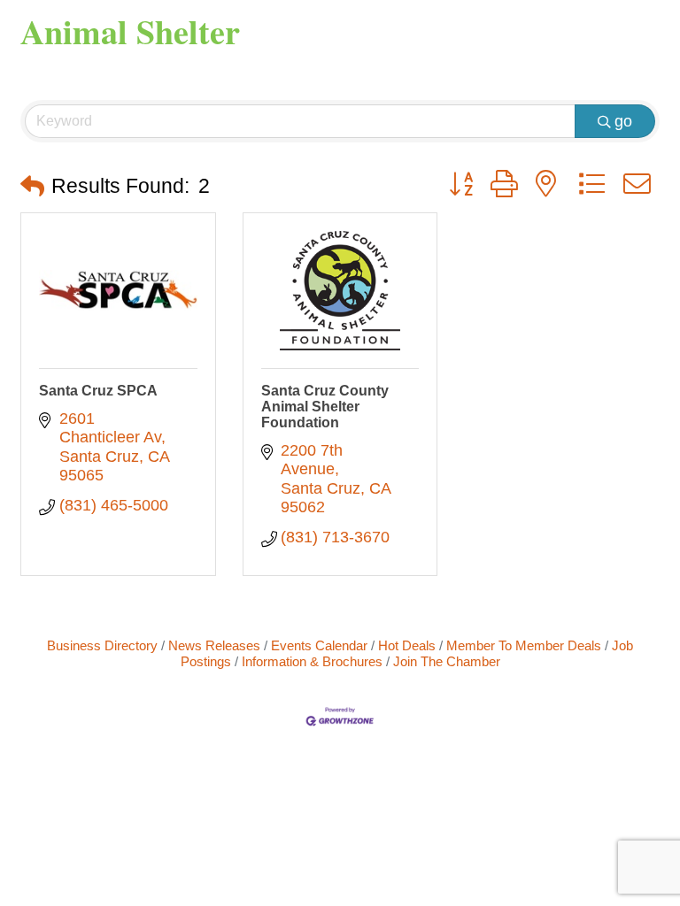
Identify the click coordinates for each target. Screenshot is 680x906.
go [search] (623, 121)
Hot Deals (407, 645)
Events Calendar (319, 645)
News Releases (214, 645)
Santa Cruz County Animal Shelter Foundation (325, 406)
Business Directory (102, 645)
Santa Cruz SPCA (98, 390)
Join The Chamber (446, 661)
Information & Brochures (312, 661)
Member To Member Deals (523, 645)
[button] (32, 187)
